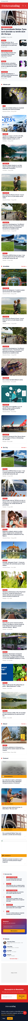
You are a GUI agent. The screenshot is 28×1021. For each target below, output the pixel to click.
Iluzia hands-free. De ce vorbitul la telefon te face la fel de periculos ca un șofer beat (9, 43)
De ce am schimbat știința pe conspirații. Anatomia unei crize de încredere (15, 913)
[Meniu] (2, 6)
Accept (10, 1018)
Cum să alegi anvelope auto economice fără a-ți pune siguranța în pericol (8, 54)
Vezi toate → (24, 266)
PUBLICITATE (14, 972)
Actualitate (4, 71)
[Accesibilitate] (25, 1013)
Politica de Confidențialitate (8, 1015)
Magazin (3, 40)
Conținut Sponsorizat (7, 27)
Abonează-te (14, 931)
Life (8, 911)
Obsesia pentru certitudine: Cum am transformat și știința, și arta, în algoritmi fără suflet (9, 64)
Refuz (4, 1018)
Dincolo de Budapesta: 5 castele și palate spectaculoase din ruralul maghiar (9, 75)
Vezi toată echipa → (14, 958)
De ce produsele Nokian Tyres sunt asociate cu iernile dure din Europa (13, 31)
